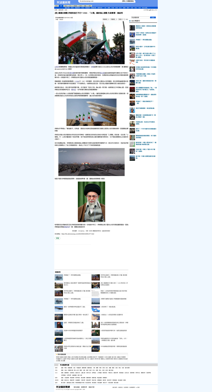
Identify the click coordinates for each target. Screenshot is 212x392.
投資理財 (132, 372)
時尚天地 (94, 380)
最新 (67, 7)
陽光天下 (105, 382)
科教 (112, 7)
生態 (132, 7)
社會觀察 (77, 380)
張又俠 (114, 357)
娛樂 (80, 6)
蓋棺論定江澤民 (71, 382)
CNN (77, 81)
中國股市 (59, 359)
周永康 (125, 359)
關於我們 (115, 387)
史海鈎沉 (72, 372)
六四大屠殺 (107, 357)
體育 (128, 7)
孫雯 (76, 359)
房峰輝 (108, 359)
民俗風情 (120, 380)
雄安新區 (81, 359)
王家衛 (58, 361)
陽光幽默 (99, 382)
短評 (90, 370)
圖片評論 (111, 370)
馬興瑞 (76, 357)
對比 (100, 370)
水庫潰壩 (90, 357)
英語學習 (148, 372)
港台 (136, 7)
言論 (65, 370)
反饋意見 (120, 387)
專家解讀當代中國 (79, 382)
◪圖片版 (151, 10)
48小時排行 (135, 21)
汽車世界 (83, 380)
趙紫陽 (120, 359)
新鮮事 (75, 6)
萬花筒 (104, 380)
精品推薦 (99, 377)
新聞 (61, 6)
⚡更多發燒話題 (61, 354)
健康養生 (66, 372)
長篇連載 (74, 375)
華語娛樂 (72, 377)
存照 (103, 370)
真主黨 (102, 73)
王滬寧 (64, 359)
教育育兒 (105, 372)
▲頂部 (138, 387)
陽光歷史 (94, 382)
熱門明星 (77, 377)
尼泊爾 (63, 361)
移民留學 (88, 380)
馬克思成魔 (82, 357)
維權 (124, 7)
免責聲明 (126, 387)
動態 (81, 370)
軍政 (72, 7)
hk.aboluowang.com (86, 1)
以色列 (57, 67)
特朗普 (123, 357)
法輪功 (119, 357)
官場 (116, 7)
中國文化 (110, 372)
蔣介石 (87, 359)
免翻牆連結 (129, 1)
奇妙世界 (109, 380)
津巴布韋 (97, 359)
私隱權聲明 (132, 387)
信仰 (139, 7)
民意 (107, 370)
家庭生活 (77, 372)
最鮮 (62, 380)
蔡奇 (111, 359)
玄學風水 (94, 372)
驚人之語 (76, 370)
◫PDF (155, 10)
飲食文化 (66, 380)
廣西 (65, 357)
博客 (90, 6)
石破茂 (72, 359)
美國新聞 (77, 7)
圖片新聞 (127, 367)
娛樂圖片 (105, 377)
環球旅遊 (114, 380)
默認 (127, 19)
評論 (66, 6)
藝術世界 (116, 372)
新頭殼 (91, 231)
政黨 (87, 370)
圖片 (144, 7)
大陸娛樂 (66, 377)
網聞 (109, 7)
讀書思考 (143, 372)
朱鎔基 (61, 357)
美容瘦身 (121, 372)
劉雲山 (103, 359)
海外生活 (88, 372)
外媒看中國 (70, 370)
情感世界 (72, 380)
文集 (84, 370)
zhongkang (81, 231)
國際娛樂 (88, 377)
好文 (94, 370)
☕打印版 (145, 10)
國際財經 (100, 7)
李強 (68, 359)
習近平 (95, 357)
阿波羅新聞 (63, 2)
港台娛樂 (83, 377)
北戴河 (92, 359)
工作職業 (99, 372)
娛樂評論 (94, 377)
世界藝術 (63, 375)
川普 (72, 357)
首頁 (56, 6)
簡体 (124, 1)
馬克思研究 (88, 382)
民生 (120, 7)
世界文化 (137, 372)
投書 (97, 370)
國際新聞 (93, 7)
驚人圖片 (63, 382)
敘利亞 (73, 89)
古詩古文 (127, 372)
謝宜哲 (61, 19)
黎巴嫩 (71, 73)
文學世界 (69, 375)
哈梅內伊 (67, 227)
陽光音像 (116, 382)
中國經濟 (87, 7)
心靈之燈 (83, 372)
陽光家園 (110, 382)
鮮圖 (124, 380)
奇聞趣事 (99, 380)
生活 (70, 6)
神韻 (68, 357)
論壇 (85, 6)
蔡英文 (116, 359)
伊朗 (92, 67)
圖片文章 (80, 375)
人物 (105, 7)
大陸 (82, 7)
